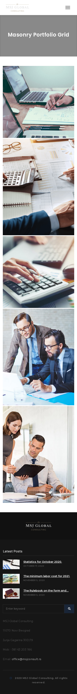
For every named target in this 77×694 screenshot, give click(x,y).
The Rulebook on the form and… (46, 590)
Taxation (16, 147)
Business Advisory (23, 317)
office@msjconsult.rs (26, 659)
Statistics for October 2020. (42, 561)
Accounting (18, 74)
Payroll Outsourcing (25, 244)
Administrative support (28, 414)
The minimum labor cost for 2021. (46, 576)
